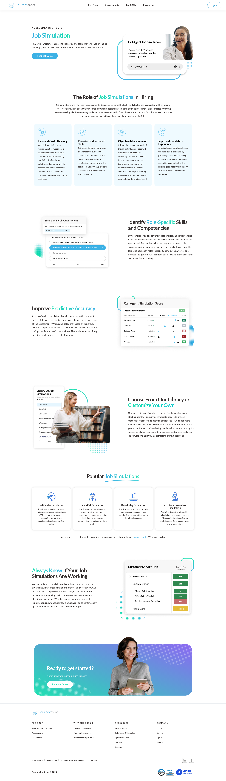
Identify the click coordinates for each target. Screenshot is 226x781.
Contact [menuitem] (160, 728)
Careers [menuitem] (160, 733)
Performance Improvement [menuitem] (84, 738)
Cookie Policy (93, 760)
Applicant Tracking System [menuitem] (42, 728)
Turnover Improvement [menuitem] (83, 733)
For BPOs (131, 5)
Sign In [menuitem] (159, 738)
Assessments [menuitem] (37, 733)
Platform (93, 5)
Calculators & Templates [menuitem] (125, 733)
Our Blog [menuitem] (118, 742)
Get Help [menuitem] (160, 742)
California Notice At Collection (72, 760)
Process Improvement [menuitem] (82, 728)
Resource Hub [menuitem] (121, 728)
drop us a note (140, 536)
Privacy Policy (37, 760)
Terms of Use (51, 760)
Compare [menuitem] (118, 747)
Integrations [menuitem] (37, 738)
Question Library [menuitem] (122, 738)
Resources (148, 5)
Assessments (112, 5)
